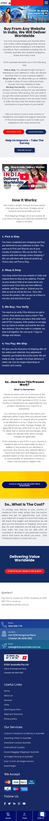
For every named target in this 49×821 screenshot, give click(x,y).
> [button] (46, 13)
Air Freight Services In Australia (18, 757)
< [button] (3, 13)
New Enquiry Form (12, 709)
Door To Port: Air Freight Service (19, 761)
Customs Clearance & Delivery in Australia (24, 733)
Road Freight (10, 766)
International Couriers (14, 747)
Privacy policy (10, 719)
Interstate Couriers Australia (17, 743)
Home (7, 691)
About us (8, 696)
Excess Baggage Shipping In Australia (21, 752)
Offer (6, 705)
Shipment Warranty (13, 714)
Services (8, 700)
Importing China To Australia (17, 738)
